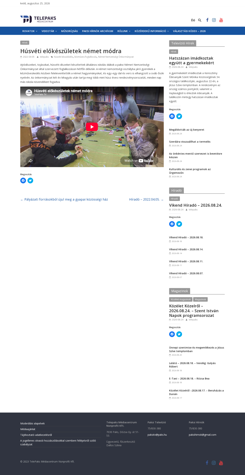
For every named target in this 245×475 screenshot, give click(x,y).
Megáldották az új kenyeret (186, 129)
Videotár (48, 31)
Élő (193, 20)
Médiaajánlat (27, 429)
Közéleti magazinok (181, 299)
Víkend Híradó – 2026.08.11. (186, 261)
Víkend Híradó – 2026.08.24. (195, 205)
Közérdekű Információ (150, 31)
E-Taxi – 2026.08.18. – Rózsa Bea (189, 378)
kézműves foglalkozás (85, 56)
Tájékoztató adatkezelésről (36, 435)
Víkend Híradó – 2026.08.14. (186, 249)
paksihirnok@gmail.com (202, 434)
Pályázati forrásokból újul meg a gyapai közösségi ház (64, 199)
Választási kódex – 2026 (189, 31)
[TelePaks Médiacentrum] (38, 16)
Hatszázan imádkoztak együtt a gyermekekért (191, 60)
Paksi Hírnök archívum (97, 31)
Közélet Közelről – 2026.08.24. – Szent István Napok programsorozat (193, 310)
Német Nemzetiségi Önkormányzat (116, 56)
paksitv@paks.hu (157, 434)
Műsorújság (69, 31)
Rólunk (122, 31)
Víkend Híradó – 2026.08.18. (186, 237)
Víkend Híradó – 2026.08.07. (186, 273)
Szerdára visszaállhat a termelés (189, 141)
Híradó (174, 198)
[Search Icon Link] (200, 20)
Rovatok (28, 31)
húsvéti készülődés (63, 56)
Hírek (24, 42)
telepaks (44, 56)
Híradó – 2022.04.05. (146, 199)
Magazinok (200, 299)
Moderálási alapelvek (32, 423)
